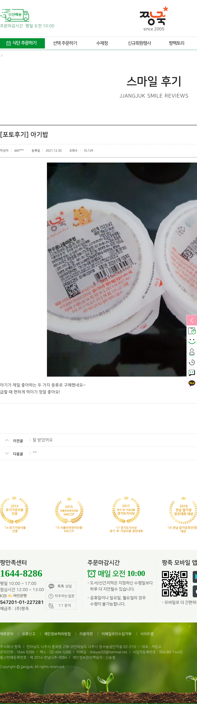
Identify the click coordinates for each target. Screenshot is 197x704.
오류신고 (28, 634)
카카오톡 (192, 383)
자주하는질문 (65, 596)
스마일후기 (192, 341)
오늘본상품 (192, 362)
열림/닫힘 (192, 320)
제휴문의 (6, 634)
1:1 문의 (192, 373)
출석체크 (192, 352)
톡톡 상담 (64, 586)
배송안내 (192, 331)
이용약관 (86, 634)
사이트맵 (147, 634)
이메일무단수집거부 (117, 634)
